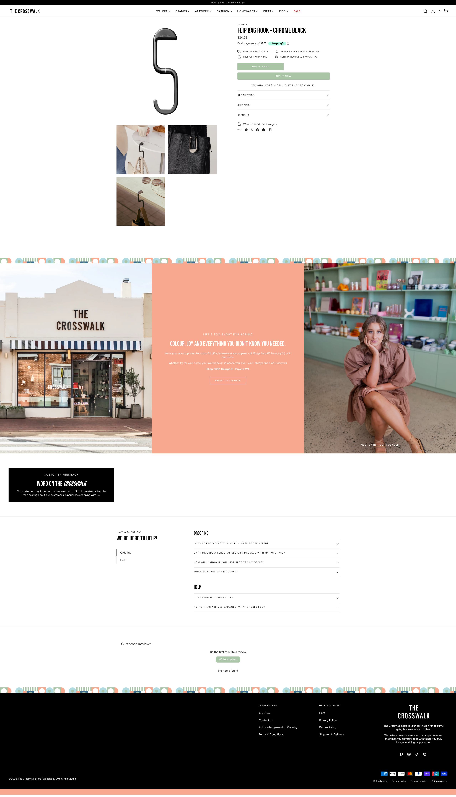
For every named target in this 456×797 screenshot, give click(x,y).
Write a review (228, 659)
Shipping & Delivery (331, 734)
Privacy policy (399, 781)
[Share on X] (252, 130)
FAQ (322, 713)
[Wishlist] (439, 11)
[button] (425, 11)
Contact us (266, 720)
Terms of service (419, 781)
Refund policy (380, 781)
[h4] (380, 358)
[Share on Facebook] (246, 130)
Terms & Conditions (271, 734)
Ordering (125, 552)
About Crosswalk (228, 380)
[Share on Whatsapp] (263, 130)
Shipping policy (439, 781)
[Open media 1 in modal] (210, 29)
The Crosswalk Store (29, 778)
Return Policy (327, 727)
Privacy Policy (328, 720)
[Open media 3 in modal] (210, 132)
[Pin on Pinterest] (257, 130)
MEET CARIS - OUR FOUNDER (380, 444)
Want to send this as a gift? (260, 124)
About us (264, 713)
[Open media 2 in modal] (159, 132)
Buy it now (283, 75)
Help (123, 560)
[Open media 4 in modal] (159, 184)
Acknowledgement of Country (278, 727)
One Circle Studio (66, 778)
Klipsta (242, 24)
